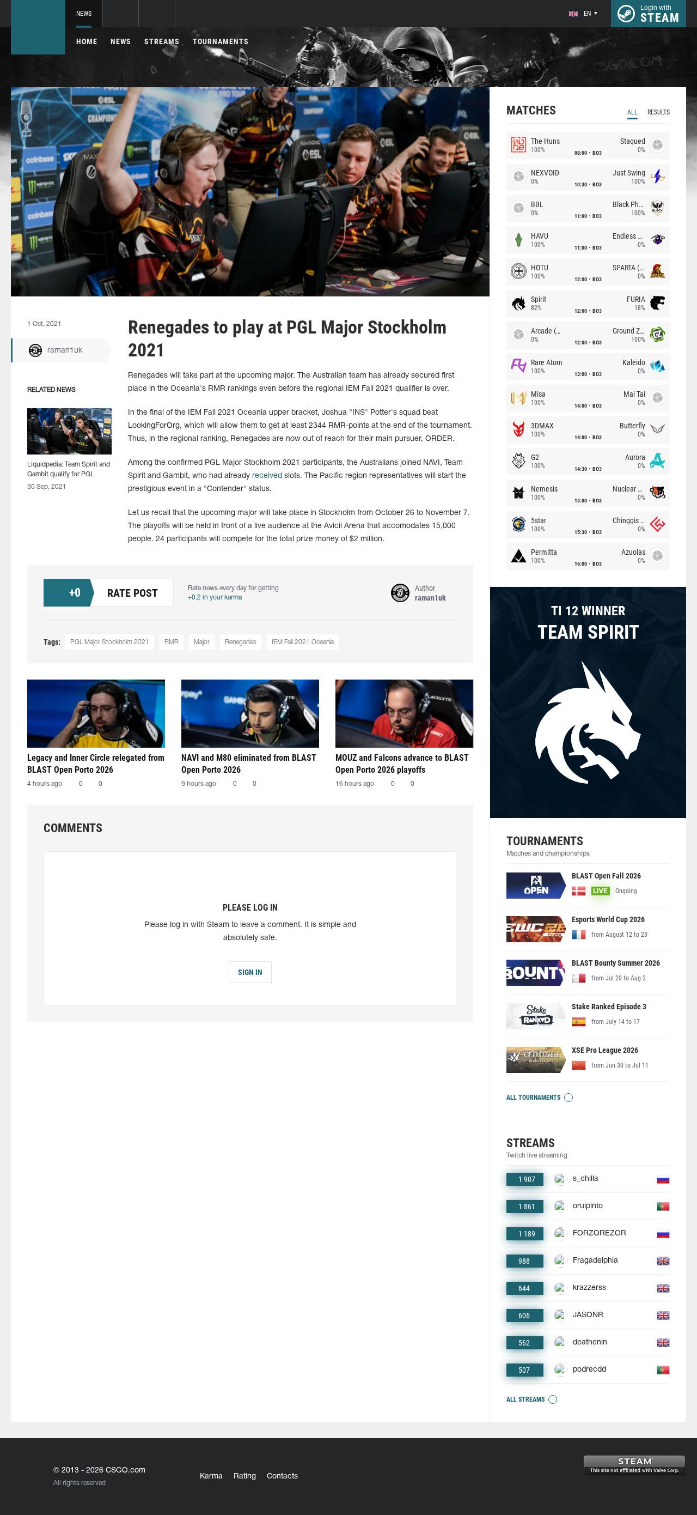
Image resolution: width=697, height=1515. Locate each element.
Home (86, 41)
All (632, 112)
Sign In (250, 972)
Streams (162, 41)
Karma (211, 1476)
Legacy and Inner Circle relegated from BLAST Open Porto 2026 (95, 764)
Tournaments (221, 41)
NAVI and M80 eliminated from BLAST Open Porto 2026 (248, 764)
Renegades (240, 642)
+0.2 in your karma (215, 598)
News (83, 13)
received (267, 476)
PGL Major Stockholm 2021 (109, 642)
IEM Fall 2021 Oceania (303, 642)
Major (202, 642)
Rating (245, 1476)
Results (658, 112)
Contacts (282, 1476)
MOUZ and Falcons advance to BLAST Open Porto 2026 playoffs (402, 764)
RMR (171, 642)
